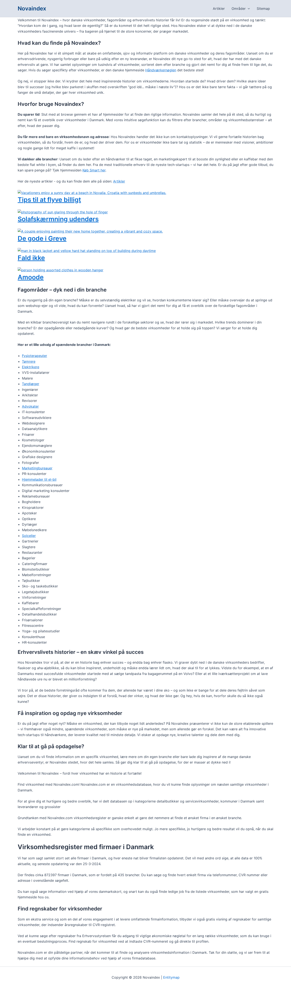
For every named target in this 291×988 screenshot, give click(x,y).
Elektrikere (30, 367)
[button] (248, 8)
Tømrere (28, 361)
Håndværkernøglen (160, 70)
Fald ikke (31, 258)
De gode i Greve (42, 238)
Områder (239, 8)
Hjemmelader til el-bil (39, 479)
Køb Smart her (93, 170)
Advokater (30, 406)
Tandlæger (30, 384)
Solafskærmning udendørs (58, 219)
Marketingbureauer (37, 468)
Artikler (219, 8)
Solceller (29, 536)
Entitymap (171, 977)
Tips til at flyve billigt (49, 199)
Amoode (31, 277)
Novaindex (32, 8)
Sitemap (263, 8)
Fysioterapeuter (34, 356)
